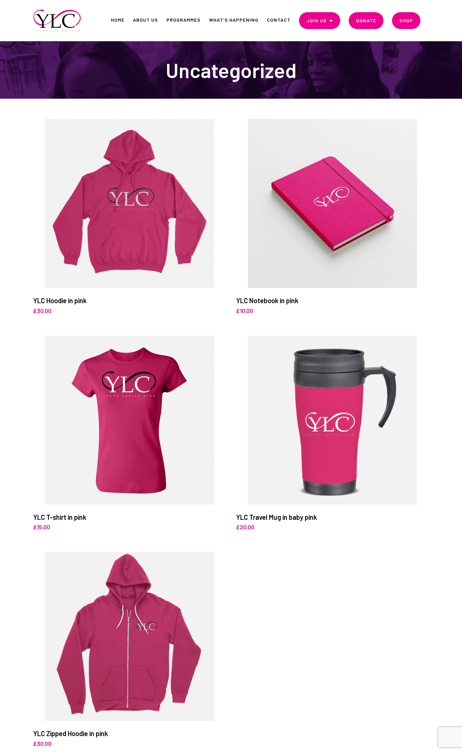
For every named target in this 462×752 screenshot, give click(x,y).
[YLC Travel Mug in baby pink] (332, 420)
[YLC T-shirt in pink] (129, 420)
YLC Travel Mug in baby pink (276, 517)
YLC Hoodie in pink (60, 300)
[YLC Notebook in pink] (332, 203)
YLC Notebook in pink (267, 300)
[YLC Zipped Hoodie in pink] (129, 636)
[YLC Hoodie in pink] (129, 203)
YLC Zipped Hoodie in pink (70, 733)
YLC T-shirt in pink (59, 517)
